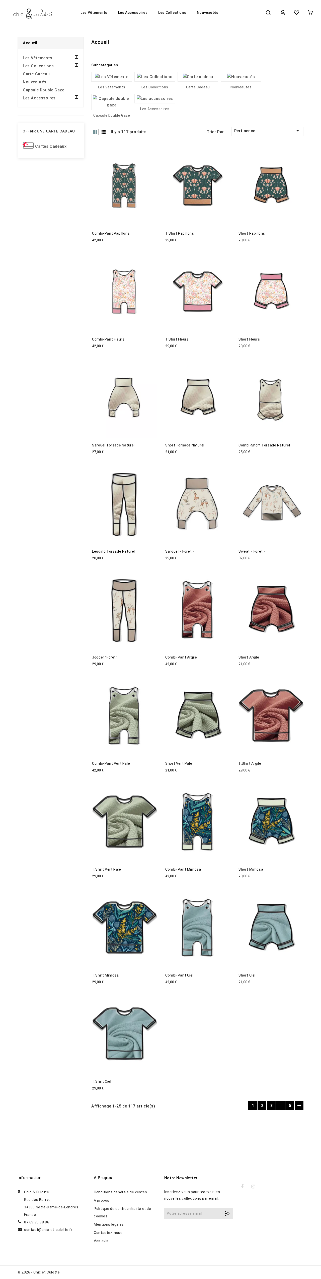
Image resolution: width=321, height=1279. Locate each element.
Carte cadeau (36, 74)
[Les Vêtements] (111, 77)
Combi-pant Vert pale (111, 763)
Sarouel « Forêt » (179, 551)
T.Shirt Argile (249, 763)
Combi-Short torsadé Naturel (264, 445)
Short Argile (248, 657)
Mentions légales (109, 1224)
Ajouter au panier (170, 990)
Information (30, 1177)
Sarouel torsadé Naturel (113, 445)
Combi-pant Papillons (111, 233)
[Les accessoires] (154, 98)
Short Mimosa (250, 869)
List (103, 132)
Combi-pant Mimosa (183, 869)
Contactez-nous (108, 1233)
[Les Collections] (154, 77)
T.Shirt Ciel (101, 1081)
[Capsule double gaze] (111, 102)
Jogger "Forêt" (104, 657)
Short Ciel (247, 975)
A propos (101, 1200)
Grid (95, 132)
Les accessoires (133, 13)
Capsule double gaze (43, 90)
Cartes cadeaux (50, 146)
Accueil (30, 43)
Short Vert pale (178, 763)
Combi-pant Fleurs (108, 339)
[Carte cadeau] (198, 77)
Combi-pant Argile (181, 657)
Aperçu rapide (202, 990)
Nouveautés (207, 13)
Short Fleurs (249, 339)
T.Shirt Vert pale (106, 869)
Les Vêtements (94, 13)
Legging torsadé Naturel (113, 551)
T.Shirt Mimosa (105, 975)
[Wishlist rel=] (296, 13)
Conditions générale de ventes (120, 1192)
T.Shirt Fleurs (177, 339)
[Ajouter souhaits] (185, 990)
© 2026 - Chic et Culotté (39, 1272)
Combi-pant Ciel (179, 975)
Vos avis (101, 1241)
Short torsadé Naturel (184, 445)
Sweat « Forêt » (252, 551)
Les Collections (172, 13)
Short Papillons (251, 233)
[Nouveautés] (241, 77)
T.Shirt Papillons (179, 233)
